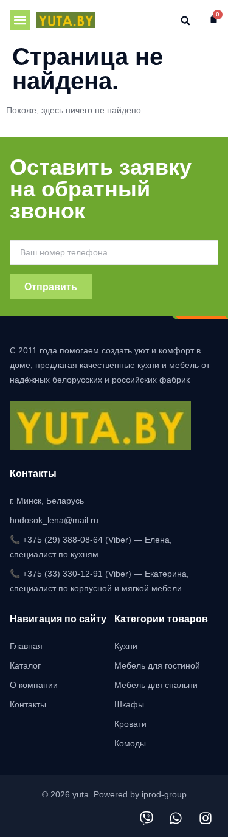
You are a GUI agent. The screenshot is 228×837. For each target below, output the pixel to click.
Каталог (25, 665)
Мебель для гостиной (157, 665)
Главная (26, 646)
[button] (20, 20)
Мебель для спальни (156, 685)
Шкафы (129, 704)
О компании (34, 685)
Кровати (130, 724)
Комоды (130, 743)
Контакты (28, 704)
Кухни (125, 646)
